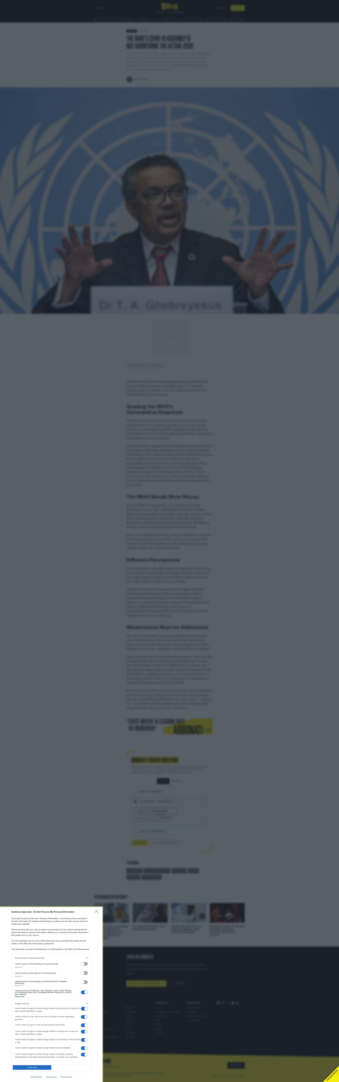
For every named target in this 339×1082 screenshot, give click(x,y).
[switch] (84, 964)
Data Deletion (36, 1077)
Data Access (51, 1077)
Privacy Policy (66, 1077)
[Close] (97, 912)
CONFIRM (32, 1068)
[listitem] (51, 957)
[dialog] (51, 994)
